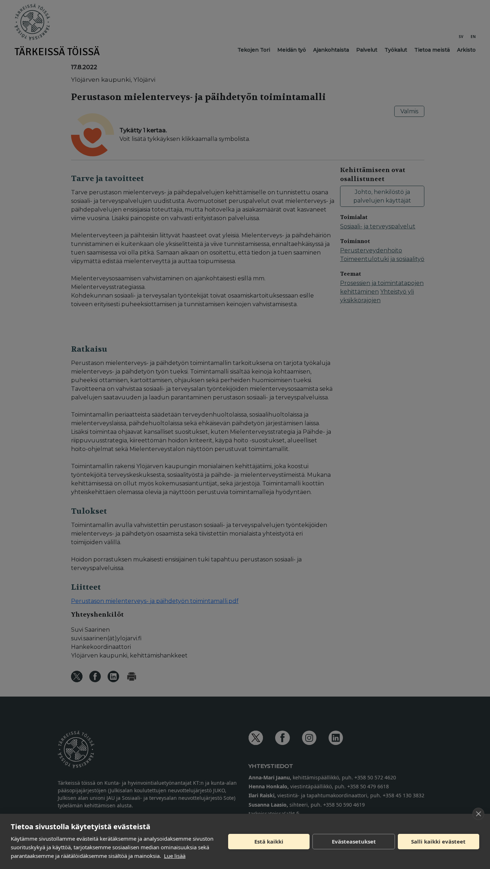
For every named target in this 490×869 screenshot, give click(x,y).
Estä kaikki (268, 841)
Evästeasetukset (354, 841)
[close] (478, 814)
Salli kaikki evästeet (438, 841)
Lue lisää (174, 855)
